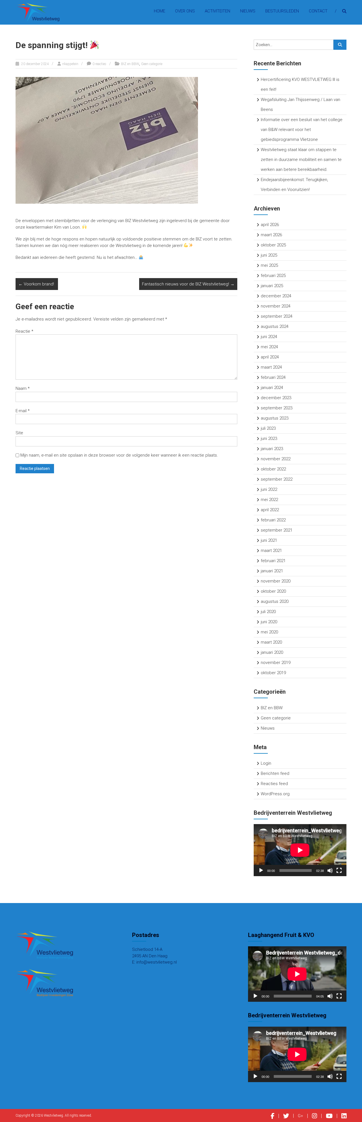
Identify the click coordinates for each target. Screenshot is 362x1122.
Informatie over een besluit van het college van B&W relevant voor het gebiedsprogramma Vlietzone (301, 129)
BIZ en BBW (130, 64)
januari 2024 (272, 387)
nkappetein (70, 64)
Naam (23, 388)
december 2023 (276, 397)
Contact (318, 11)
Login (266, 763)
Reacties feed (274, 783)
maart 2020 (271, 642)
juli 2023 (268, 428)
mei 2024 (269, 346)
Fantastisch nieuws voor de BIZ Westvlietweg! (188, 284)
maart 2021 (271, 550)
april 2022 (270, 509)
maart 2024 (271, 367)
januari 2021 (272, 570)
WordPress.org (275, 793)
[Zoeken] (339, 45)
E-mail (23, 410)
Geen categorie (151, 64)
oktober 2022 (273, 469)
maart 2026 (271, 234)
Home (159, 11)
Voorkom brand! (36, 284)
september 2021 (276, 530)
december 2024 (276, 295)
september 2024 (276, 316)
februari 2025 (273, 275)
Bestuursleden (282, 11)
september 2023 (276, 407)
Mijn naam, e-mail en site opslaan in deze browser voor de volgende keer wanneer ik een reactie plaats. (119, 455)
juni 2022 (269, 489)
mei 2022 (269, 499)
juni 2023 (269, 438)
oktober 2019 (273, 672)
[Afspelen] (261, 870)
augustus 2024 (274, 326)
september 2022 (276, 479)
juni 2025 (269, 255)
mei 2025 (269, 265)
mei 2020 (269, 632)
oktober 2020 (273, 591)
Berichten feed (275, 773)
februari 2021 (273, 560)
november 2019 (275, 662)
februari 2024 (273, 377)
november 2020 (275, 581)
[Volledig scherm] (339, 870)
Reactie (24, 331)
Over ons (185, 11)
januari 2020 (272, 652)
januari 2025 (272, 285)
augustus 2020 (274, 601)
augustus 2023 (274, 418)
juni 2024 (269, 336)
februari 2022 (273, 520)
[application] (300, 850)
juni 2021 (269, 540)
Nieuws (247, 11)
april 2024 (270, 357)
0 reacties (99, 64)
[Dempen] (330, 870)
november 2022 (275, 458)
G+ (300, 1115)
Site (19, 432)
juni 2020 (269, 621)
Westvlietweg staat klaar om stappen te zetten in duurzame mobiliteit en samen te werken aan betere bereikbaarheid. (301, 159)
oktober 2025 (273, 245)
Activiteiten (217, 11)
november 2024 (275, 306)
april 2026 (270, 224)
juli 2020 (268, 611)
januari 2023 (272, 448)
